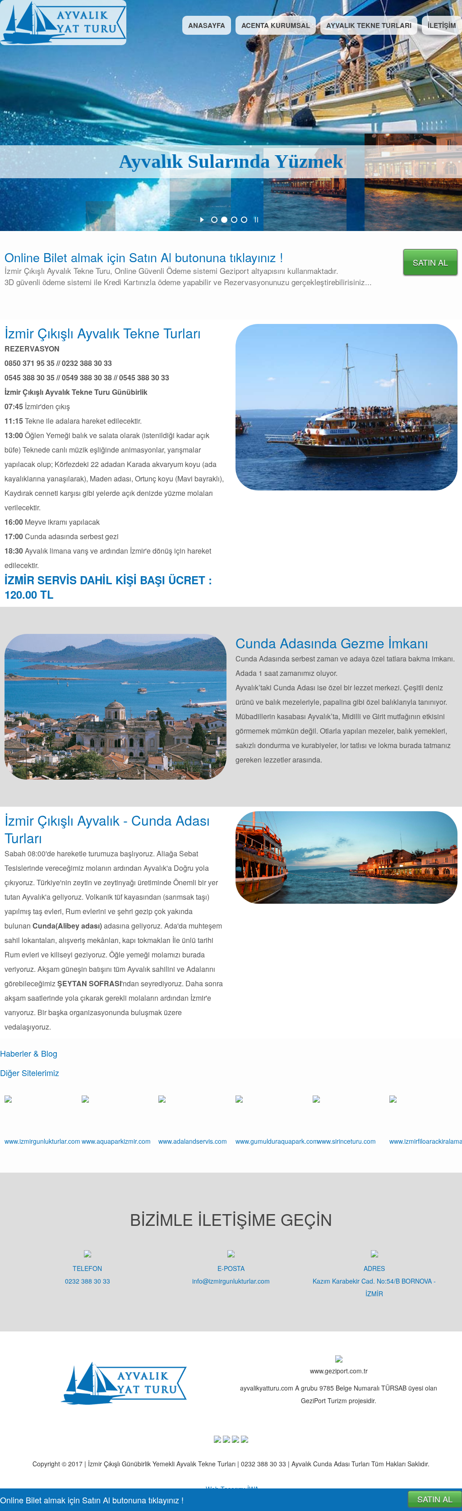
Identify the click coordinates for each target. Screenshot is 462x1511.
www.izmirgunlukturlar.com (42, 1141)
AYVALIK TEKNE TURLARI (368, 25)
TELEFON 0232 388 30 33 (87, 1274)
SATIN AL (430, 262)
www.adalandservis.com (192, 1141)
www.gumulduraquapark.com (277, 1141)
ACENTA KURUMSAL (275, 25)
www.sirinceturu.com (346, 1141)
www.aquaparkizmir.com (116, 1141)
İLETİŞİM (442, 25)
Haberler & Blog (28, 1053)
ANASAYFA (206, 25)
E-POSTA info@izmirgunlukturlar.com (231, 1274)
